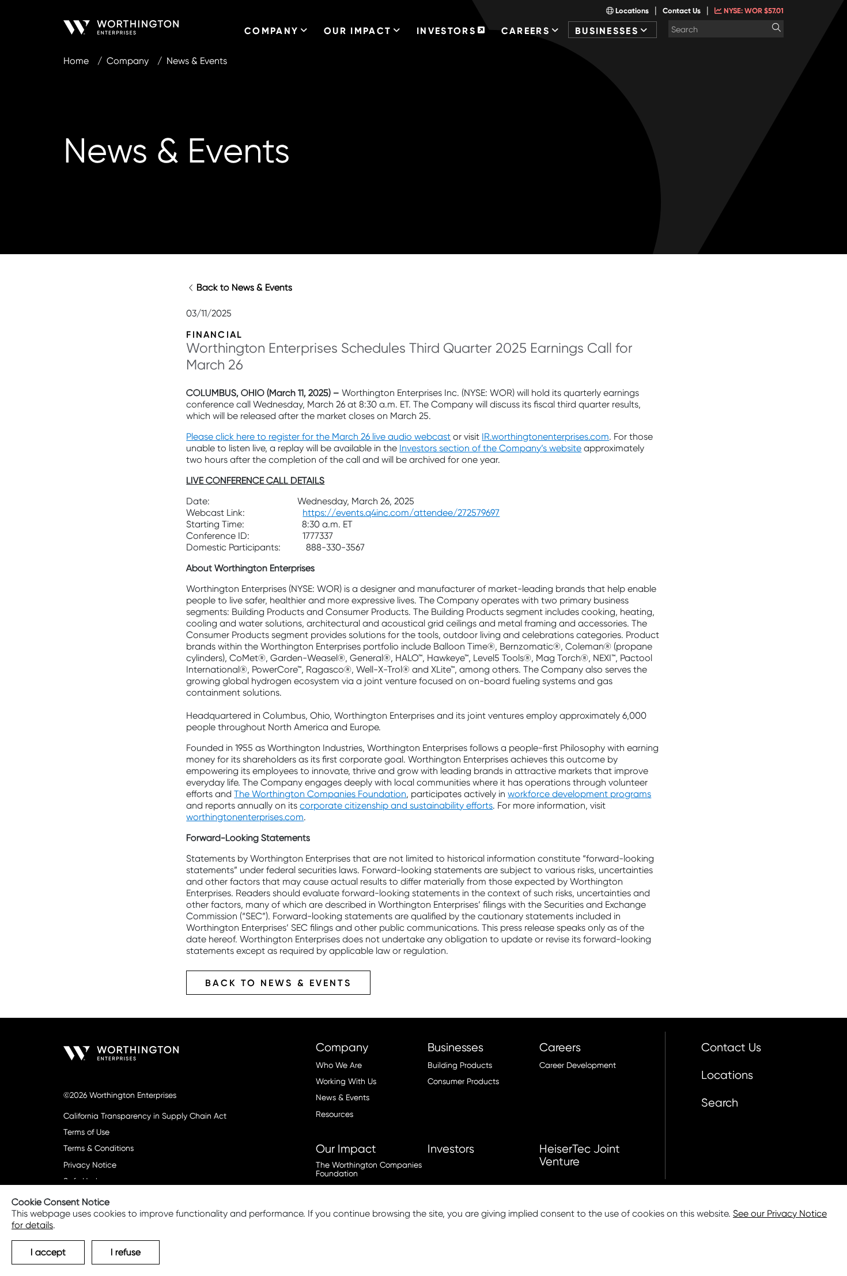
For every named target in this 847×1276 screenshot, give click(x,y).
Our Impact (346, 1148)
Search (719, 1102)
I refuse (126, 1252)
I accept (48, 1252)
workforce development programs (579, 793)
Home (76, 60)
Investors (451, 1148)
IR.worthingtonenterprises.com (545, 436)
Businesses (455, 1047)
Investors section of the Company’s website (490, 448)
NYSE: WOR (753, 10)
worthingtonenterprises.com (245, 816)
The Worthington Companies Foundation (320, 793)
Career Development (577, 1065)
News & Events (342, 1097)
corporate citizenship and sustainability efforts (396, 805)
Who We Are (339, 1065)
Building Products (460, 1065)
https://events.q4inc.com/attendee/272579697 (401, 512)
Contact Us (682, 10)
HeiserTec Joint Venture (579, 1155)
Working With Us (346, 1081)
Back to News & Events (244, 287)
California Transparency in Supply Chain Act (144, 1116)
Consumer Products (463, 1081)
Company (128, 60)
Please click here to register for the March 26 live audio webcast (318, 436)
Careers (560, 1047)
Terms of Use (86, 1132)
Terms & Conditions (98, 1148)
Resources (334, 1114)
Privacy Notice (89, 1165)
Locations (631, 10)
